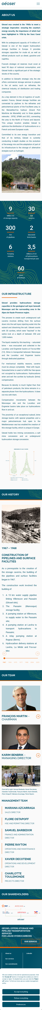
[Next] (38, 654)
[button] (38, 717)
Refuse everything (21, 998)
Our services (30, 941)
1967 (4, 662)
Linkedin (29, 953)
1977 (21, 662)
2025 (37, 662)
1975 (15, 662)
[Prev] (4, 654)
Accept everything (21, 992)
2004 (32, 662)
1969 (10, 662)
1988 (26, 662)
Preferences (21, 1004)
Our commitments (11, 964)
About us (8, 953)
